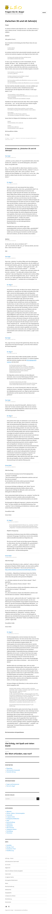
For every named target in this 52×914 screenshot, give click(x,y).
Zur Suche (7, 864)
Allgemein (18, 138)
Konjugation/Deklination (30, 138)
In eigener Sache (10, 817)
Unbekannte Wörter (11, 829)
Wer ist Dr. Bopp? (10, 786)
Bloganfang (9, 768)
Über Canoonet (10, 827)
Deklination (7, 139)
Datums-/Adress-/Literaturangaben (15, 813)
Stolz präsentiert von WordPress (21, 910)
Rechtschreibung (10, 822)
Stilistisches (9, 824)
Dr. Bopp (7, 138)
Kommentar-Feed (11, 848)
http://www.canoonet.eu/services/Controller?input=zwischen (20, 569)
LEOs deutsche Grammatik (13, 770)
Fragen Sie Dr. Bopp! (14, 12)
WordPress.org (10, 850)
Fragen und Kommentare (12, 784)
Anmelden (9, 845)
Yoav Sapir (8, 156)
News (7, 820)
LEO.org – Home (9, 858)
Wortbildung (9, 831)
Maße (11, 139)
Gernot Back (8, 465)
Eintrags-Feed (10, 847)
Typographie (9, 825)
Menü (44, 12)
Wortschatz (9, 833)
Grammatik (22, 138)
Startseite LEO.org (11, 772)
